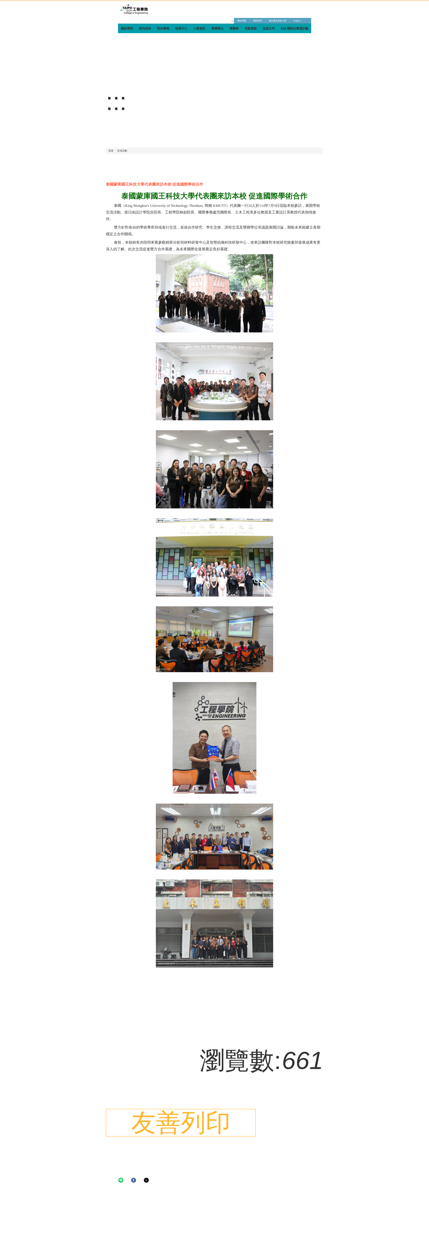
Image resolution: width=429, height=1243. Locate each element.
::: (232, 20)
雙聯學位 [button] (217, 28)
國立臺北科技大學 (277, 20)
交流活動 (122, 150)
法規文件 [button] (269, 28)
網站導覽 (241, 20)
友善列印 (180, 1122)
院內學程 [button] (163, 28)
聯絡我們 (257, 20)
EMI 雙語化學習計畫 (294, 28)
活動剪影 (251, 28)
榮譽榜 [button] (234, 28)
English (297, 20)
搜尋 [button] (307, 21)
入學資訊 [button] (199, 28)
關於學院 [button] (127, 28)
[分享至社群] (121, 1178)
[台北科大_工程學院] (134, 9)
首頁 (110, 150)
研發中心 (181, 28)
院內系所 (145, 28)
